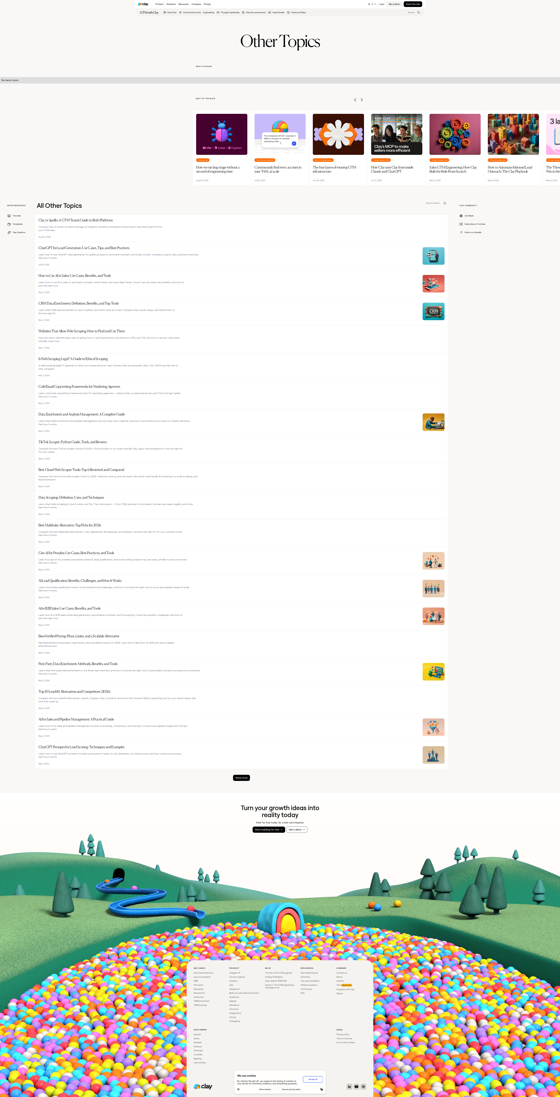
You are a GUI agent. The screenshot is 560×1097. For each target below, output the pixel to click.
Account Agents (237, 977)
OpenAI (197, 1034)
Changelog (234, 1021)
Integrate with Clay (345, 989)
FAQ (302, 993)
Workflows (234, 1005)
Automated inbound (203, 973)
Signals (232, 1001)
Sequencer (234, 989)
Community (306, 989)
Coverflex (198, 1054)
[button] (355, 100)
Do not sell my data (345, 1042)
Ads (231, 985)
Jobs (338, 985)
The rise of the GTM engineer (278, 973)
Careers (340, 981)
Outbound (199, 997)
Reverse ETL (199, 993)
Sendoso (198, 1046)
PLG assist (198, 985)
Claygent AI (234, 973)
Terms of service (344, 1038)
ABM (196, 981)
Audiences (234, 997)
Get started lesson (309, 973)
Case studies (200, 1062)
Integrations (235, 1013)
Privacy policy (342, 1034)
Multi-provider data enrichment (244, 993)
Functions (234, 1009)
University (305, 977)
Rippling (197, 1058)
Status (339, 993)
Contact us (341, 973)
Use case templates (310, 981)
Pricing (232, 1017)
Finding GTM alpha (274, 977)
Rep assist (198, 989)
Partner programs (309, 985)
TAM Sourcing (200, 1005)
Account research (202, 977)
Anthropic (198, 1050)
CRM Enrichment (201, 1001)
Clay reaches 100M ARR (276, 981)
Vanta (196, 1038)
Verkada (197, 1042)
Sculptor (233, 981)
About (339, 977)
